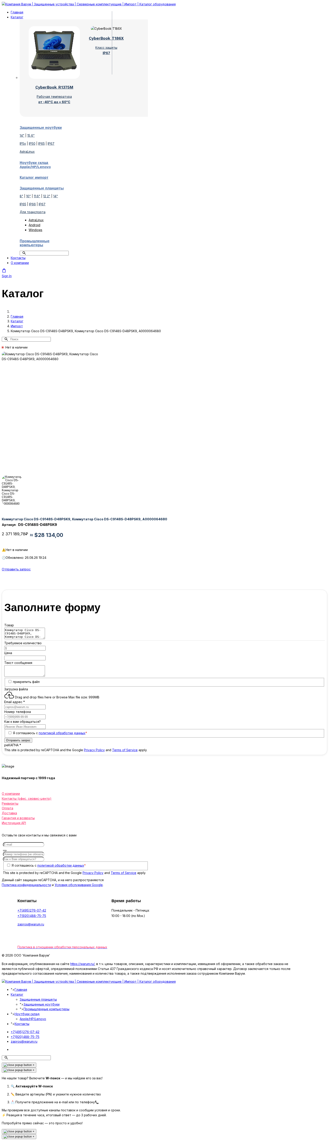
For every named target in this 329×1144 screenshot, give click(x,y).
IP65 (41, 143)
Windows (35, 230)
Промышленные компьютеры (46, 1009)
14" (22, 135)
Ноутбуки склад (27, 1014)
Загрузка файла (16, 689)
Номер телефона (17, 712)
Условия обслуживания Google (79, 885)
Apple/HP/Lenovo (33, 1019)
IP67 (51, 143)
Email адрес (14, 702)
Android (34, 225)
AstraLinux (27, 151)
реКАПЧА (12, 745)
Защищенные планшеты (38, 999)
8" (21, 196)
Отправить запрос (16, 569)
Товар (9, 625)
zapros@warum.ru (30, 924)
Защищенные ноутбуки (42, 1004)
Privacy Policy (94, 750)
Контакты (18, 258)
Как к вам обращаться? (22, 721)
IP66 (32, 204)
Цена (8, 653)
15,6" (31, 135)
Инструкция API (14, 823)
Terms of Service (125, 750)
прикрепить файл (26, 682)
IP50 (32, 143)
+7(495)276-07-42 (31, 910)
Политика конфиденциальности (26, 885)
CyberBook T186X (106, 38)
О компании (20, 263)
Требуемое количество (23, 643)
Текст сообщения (18, 663)
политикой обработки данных (62, 733)
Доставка (9, 813)
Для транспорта (32, 212)
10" (28, 196)
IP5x (23, 143)
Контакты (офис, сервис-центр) (26, 798)
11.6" (37, 196)
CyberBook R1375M (54, 87)
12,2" (46, 196)
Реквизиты (10, 803)
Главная (17, 12)
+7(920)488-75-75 (31, 916)
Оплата (7, 808)
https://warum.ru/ (82, 964)
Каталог (17, 17)
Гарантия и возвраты (18, 818)
